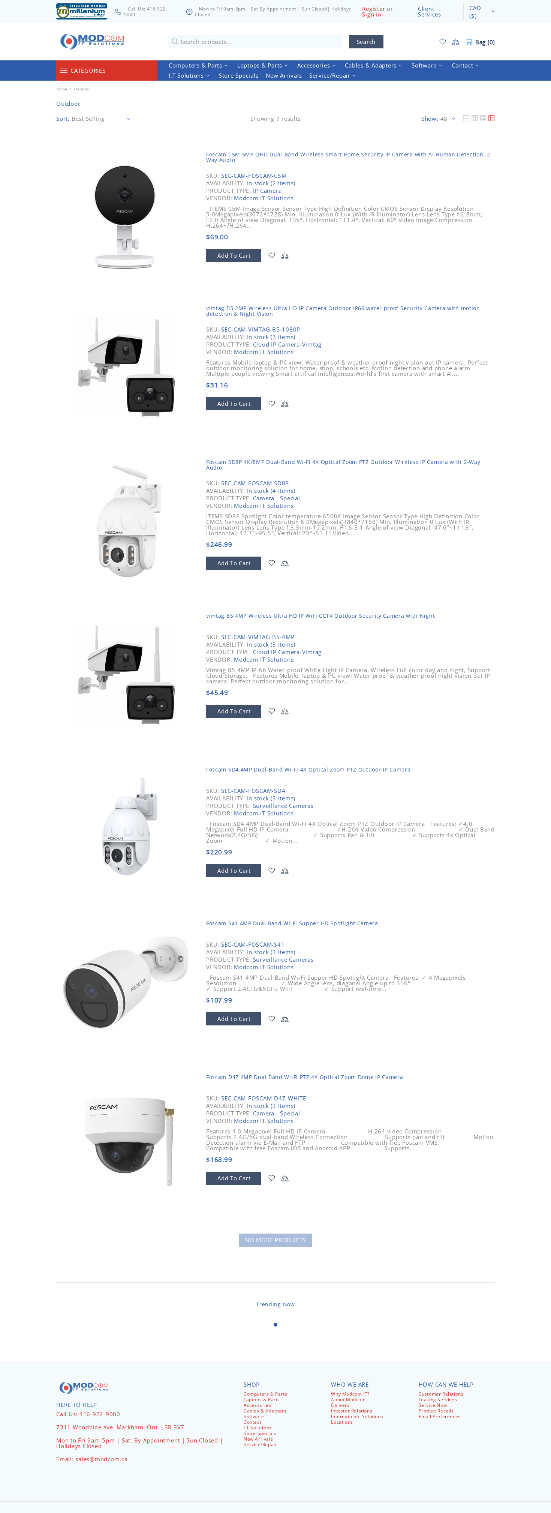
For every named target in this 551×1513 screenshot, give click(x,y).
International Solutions (357, 1416)
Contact (252, 1422)
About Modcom (348, 1399)
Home (61, 89)
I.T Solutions (258, 1427)
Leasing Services (438, 1399)
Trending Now (275, 1304)
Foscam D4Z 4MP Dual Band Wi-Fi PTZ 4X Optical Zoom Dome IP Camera (304, 1077)
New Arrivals (258, 1439)
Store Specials (260, 1433)
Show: (430, 119)
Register (373, 9)
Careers (340, 1405)
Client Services (429, 11)
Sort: (63, 119)
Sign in (371, 14)
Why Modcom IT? (350, 1394)
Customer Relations (441, 1394)
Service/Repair (260, 1444)
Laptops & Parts (262, 1399)
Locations (342, 1422)
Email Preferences (440, 1416)
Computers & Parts (265, 1394)
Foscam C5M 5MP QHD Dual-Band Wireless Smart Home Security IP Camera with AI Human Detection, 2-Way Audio (349, 157)
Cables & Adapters (265, 1411)
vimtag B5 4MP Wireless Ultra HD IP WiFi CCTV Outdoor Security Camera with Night (320, 615)
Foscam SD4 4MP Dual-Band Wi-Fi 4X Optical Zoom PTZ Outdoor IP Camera (308, 769)
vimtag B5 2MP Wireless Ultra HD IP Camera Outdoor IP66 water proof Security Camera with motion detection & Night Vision (343, 311)
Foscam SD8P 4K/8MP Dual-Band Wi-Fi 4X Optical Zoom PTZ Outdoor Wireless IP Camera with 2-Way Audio (343, 464)
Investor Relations (351, 1411)
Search (366, 41)
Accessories (257, 1405)
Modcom (93, 41)
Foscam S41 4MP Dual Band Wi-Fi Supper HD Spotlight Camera (292, 923)
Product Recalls (436, 1411)
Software (254, 1416)
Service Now (433, 1405)
